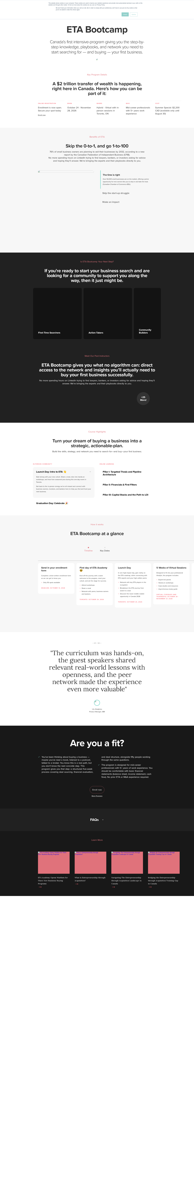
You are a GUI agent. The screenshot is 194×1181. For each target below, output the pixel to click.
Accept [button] (125, 14)
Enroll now (42, 115)
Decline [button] (134, 14)
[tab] (128, 179)
